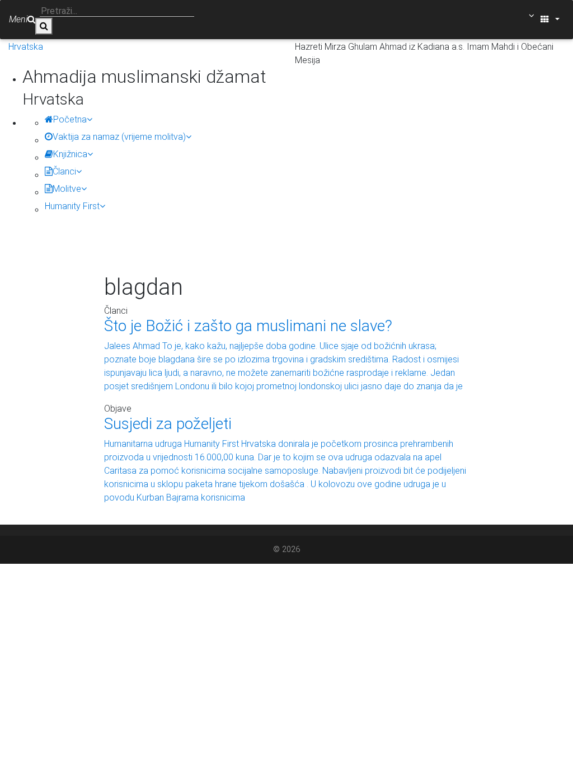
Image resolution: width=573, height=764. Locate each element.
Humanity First (72, 206)
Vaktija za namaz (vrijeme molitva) (119, 136)
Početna (70, 119)
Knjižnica (70, 154)
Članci (64, 171)
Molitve (67, 188)
